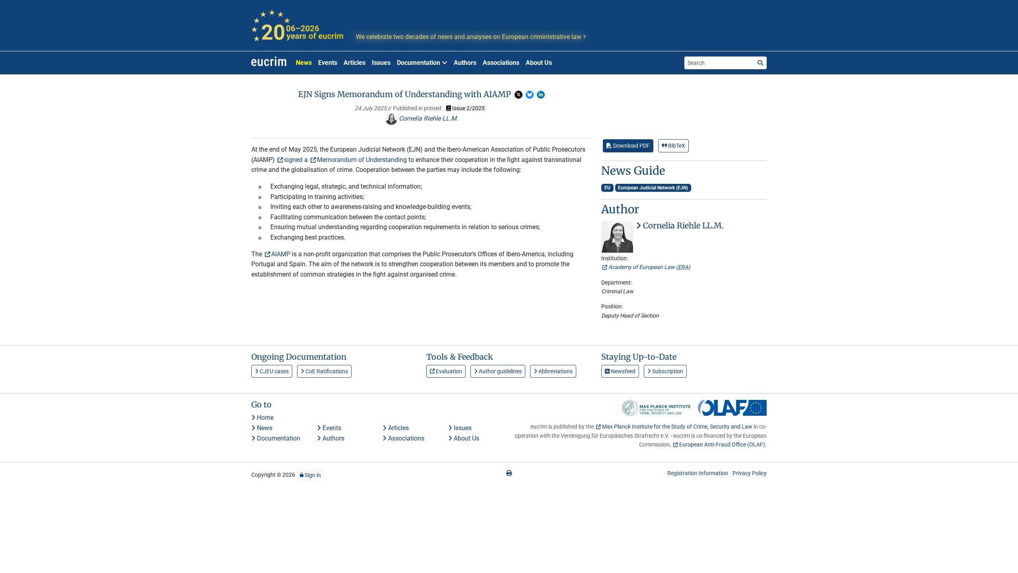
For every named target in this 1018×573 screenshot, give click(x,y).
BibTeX (676, 145)
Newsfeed (622, 371)
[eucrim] (268, 63)
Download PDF (631, 145)
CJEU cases (273, 371)
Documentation (277, 438)
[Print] (509, 473)
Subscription (667, 371)
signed (293, 160)
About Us (539, 62)
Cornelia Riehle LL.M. (427, 118)
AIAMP (280, 254)
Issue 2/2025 (468, 108)
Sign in (312, 475)
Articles (354, 62)
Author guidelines (500, 371)
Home (264, 417)
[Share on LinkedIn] (541, 95)
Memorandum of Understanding (362, 160)
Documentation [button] (419, 62)
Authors (465, 62)
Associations (501, 62)
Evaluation (448, 371)
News (304, 62)
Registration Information (697, 473)
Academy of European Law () (649, 267)
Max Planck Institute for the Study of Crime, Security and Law (677, 426)
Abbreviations (555, 371)
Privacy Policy (749, 473)
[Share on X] (519, 95)
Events (327, 62)
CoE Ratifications (326, 371)
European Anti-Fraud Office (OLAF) (722, 444)
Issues (381, 62)
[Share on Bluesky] (530, 95)
